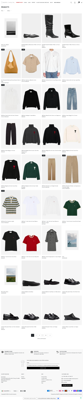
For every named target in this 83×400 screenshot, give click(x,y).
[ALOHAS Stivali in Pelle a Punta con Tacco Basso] (72, 28)
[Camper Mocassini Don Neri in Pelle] (31, 310)
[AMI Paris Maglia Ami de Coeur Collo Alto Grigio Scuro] (31, 134)
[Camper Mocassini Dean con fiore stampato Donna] (11, 310)
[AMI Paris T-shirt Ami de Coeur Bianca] (31, 204)
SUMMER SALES (19, 2)
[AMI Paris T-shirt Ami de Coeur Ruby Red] (31, 240)
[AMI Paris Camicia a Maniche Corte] (31, 63)
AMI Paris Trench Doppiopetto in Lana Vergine (51, 256)
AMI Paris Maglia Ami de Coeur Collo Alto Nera (51, 150)
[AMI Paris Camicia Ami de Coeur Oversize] (11, 99)
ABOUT (51, 2)
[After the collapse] (11, 28)
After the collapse (5, 44)
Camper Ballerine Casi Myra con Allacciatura (51, 291)
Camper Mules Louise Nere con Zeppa (70, 326)
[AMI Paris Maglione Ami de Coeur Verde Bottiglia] (31, 169)
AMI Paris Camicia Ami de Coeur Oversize (9, 115)
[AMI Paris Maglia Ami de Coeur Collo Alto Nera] (51, 134)
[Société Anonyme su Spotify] (25, 391)
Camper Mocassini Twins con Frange (49, 326)
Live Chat (65, 382)
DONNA (25, 2)
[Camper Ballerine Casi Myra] (31, 275)
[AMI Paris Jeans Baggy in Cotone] (11, 134)
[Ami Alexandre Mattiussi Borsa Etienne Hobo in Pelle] (11, 63)
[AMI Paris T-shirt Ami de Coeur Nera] (11, 240)
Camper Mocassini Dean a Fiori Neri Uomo (71, 291)
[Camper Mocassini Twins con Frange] (51, 310)
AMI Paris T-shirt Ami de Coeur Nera (8, 256)
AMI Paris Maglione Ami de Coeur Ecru (70, 150)
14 (45, 335)
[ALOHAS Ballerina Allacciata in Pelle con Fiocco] (31, 28)
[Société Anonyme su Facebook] (21, 391)
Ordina (8, 10)
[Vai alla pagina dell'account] (74, 2)
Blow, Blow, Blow (4, 291)
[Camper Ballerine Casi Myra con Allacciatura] (51, 275)
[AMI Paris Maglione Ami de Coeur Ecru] (72, 134)
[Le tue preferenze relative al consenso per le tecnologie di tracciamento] (81, 398)
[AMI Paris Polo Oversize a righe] (11, 204)
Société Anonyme (12, 394)
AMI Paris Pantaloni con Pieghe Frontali (50, 185)
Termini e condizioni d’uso (47, 379)
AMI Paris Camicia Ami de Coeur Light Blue (71, 80)
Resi (42, 382)
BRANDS (33, 2)
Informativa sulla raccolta (30, 398)
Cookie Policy (44, 378)
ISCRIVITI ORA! (43, 368)
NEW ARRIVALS (57, 2)
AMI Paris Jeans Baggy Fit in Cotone (69, 115)
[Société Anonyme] (8, 2)
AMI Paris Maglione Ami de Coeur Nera (9, 185)
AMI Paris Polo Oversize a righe (7, 221)
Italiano (15, 390)
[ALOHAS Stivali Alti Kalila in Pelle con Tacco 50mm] (51, 28)
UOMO (29, 2)
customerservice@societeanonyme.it (70, 378)
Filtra (2, 10)
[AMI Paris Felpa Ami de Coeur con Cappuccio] (51, 99)
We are (22, 376)
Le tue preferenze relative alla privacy (47, 398)
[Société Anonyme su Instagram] (23, 391)
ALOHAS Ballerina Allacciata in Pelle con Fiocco (31, 44)
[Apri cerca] (71, 2)
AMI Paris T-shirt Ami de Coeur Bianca (29, 221)
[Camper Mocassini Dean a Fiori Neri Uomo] (72, 275)
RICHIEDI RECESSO (67, 385)
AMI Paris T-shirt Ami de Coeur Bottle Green (71, 221)
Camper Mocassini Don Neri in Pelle (29, 326)
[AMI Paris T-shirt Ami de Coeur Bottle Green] (72, 204)
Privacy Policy (44, 376)
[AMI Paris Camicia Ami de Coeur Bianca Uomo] (51, 63)
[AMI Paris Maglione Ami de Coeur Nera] (11, 169)
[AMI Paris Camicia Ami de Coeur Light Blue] (72, 63)
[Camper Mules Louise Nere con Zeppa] (72, 310)
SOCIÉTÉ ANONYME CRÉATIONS (42, 2)
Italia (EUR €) (6, 390)
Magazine (23, 378)
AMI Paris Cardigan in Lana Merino (29, 115)
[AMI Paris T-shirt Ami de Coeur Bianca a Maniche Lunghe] (51, 204)
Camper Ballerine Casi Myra (27, 291)
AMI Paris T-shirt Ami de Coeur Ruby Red (30, 256)
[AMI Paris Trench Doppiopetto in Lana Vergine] (51, 240)
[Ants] (72, 240)
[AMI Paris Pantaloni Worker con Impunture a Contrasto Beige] (72, 169)
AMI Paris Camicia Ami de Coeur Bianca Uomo (51, 80)
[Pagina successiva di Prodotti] (50, 335)
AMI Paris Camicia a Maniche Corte (29, 80)
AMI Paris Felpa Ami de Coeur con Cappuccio (51, 115)
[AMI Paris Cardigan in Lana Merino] (31, 99)
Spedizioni (44, 381)
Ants (63, 256)
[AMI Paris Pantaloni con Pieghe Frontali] (51, 169)
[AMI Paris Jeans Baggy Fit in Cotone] (72, 99)
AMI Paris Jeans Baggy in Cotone (8, 150)
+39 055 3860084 (67, 380)
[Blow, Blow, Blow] (11, 275)
